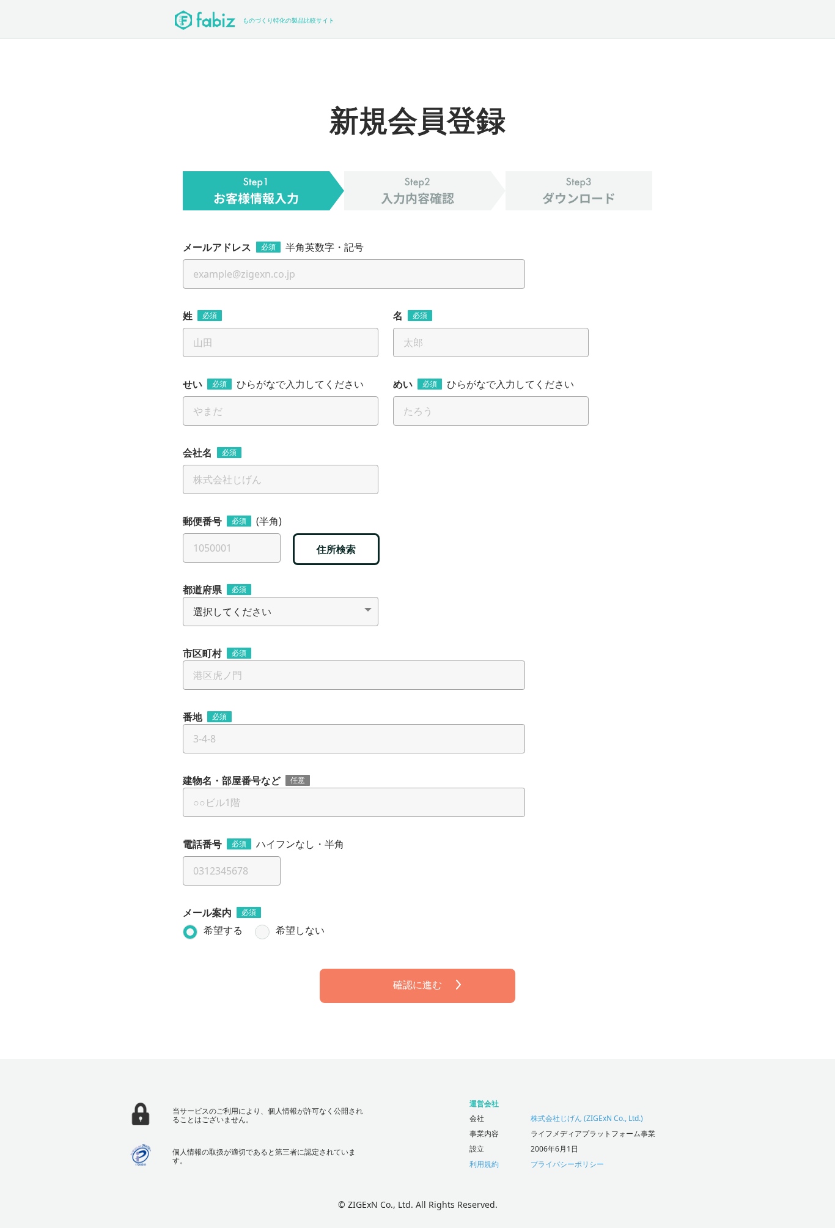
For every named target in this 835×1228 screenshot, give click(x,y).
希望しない (300, 931)
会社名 (197, 452)
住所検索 (336, 549)
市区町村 (202, 653)
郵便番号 (202, 521)
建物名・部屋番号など (232, 780)
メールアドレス (217, 247)
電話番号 (202, 844)
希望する (223, 931)
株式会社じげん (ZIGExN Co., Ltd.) (587, 1118)
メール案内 (207, 912)
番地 (192, 716)
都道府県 (202, 589)
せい (192, 384)
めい (403, 384)
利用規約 (484, 1164)
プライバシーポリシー (567, 1164)
